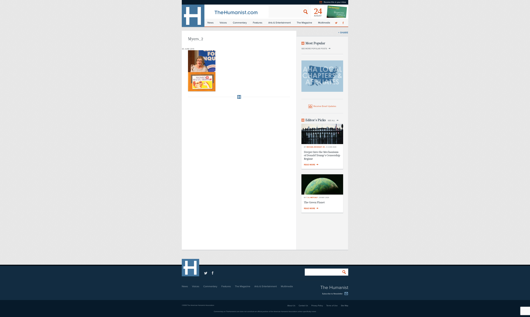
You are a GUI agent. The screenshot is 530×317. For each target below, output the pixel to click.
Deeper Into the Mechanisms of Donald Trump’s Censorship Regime (322, 155)
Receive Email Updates (324, 106)
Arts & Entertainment (279, 22)
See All (331, 120)
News (210, 22)
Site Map (344, 305)
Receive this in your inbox (335, 2)
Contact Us (303, 305)
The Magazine (304, 22)
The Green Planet (314, 202)
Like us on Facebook (213, 273)
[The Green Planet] (322, 193)
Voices (223, 22)
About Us (291, 305)
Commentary (240, 22)
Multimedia (324, 22)
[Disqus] (239, 135)
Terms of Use (332, 305)
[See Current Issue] (337, 11)
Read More (309, 165)
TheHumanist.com (193, 16)
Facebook (343, 22)
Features (257, 22)
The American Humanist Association (200, 305)
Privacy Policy (317, 305)
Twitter (336, 22)
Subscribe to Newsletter (332, 294)
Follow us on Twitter (206, 273)
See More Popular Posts (314, 48)
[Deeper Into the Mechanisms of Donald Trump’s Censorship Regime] (322, 143)
